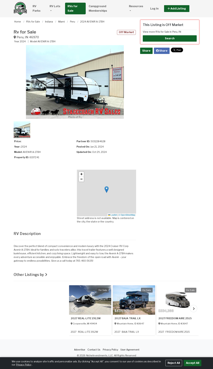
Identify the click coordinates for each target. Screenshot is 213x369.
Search (170, 38)
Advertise (79, 349)
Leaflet (113, 214)
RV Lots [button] (55, 6)
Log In (154, 8)
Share (146, 50)
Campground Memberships (98, 8)
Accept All (192, 363)
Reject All (174, 363)
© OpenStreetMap (127, 214)
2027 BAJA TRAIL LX (127, 318)
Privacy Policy (110, 349)
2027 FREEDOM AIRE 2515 (175, 318)
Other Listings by (29, 274)
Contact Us (94, 349)
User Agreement (129, 349)
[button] (180, 8)
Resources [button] (136, 6)
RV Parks (36, 8)
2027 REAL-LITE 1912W (86, 318)
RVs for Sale (73, 8)
